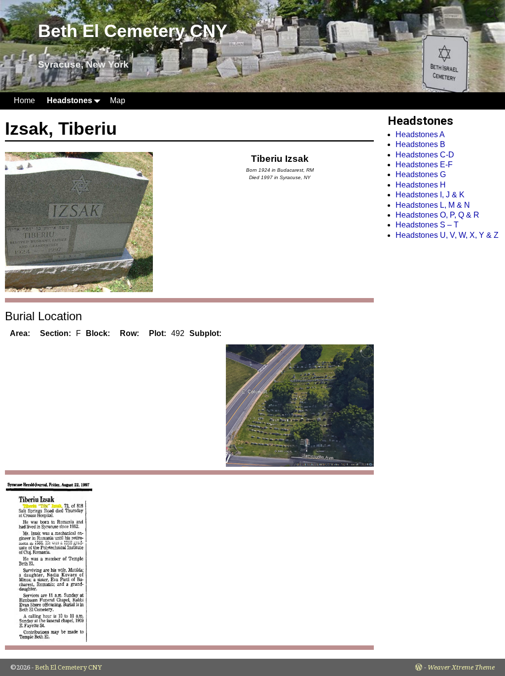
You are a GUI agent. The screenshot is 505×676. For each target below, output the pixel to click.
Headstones (69, 100)
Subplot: (205, 333)
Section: (55, 333)
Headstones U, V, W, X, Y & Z (447, 235)
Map (117, 100)
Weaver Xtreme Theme (461, 667)
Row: (129, 333)
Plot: (157, 333)
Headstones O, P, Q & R (437, 215)
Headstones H (421, 185)
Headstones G (421, 174)
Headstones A (420, 134)
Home (24, 100)
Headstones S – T (427, 225)
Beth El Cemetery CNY (132, 31)
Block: (98, 333)
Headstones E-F (424, 164)
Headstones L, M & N (433, 205)
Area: (20, 333)
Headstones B (420, 144)
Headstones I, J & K (430, 194)
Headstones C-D (425, 154)
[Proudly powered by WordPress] (419, 667)
